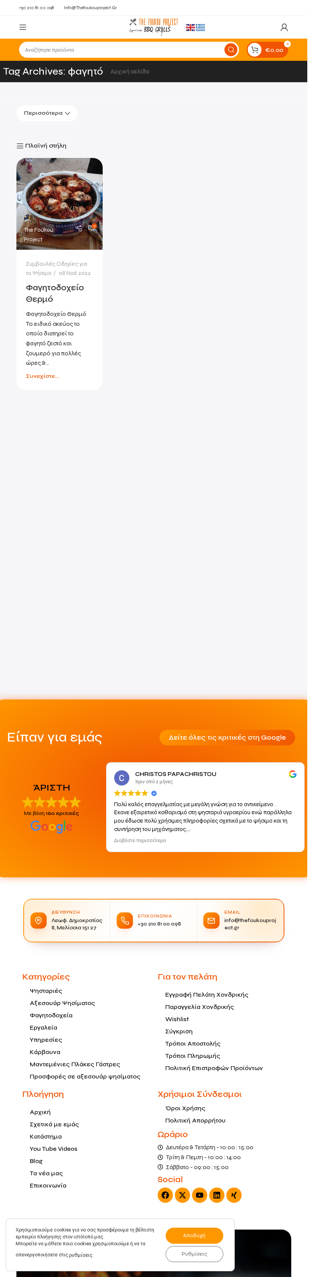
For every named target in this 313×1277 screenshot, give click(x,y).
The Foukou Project (38, 234)
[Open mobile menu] (23, 27)
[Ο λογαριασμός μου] (284, 27)
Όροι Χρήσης (185, 1108)
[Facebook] (165, 1195)
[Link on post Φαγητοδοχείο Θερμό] (59, 204)
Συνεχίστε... (43, 376)
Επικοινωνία (48, 1185)
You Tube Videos (53, 1148)
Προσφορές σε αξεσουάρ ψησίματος (85, 1076)
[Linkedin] (216, 1195)
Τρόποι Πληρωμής (192, 1055)
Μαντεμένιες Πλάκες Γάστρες (75, 1064)
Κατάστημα (46, 1136)
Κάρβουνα (45, 1052)
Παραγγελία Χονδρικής (199, 1006)
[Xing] (234, 1195)
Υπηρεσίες (46, 1039)
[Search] (230, 49)
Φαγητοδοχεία (51, 1015)
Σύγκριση (179, 1031)
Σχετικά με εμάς (54, 1124)
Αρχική (40, 1112)
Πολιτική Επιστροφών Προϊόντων (214, 1068)
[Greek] (201, 27)
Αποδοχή (194, 1235)
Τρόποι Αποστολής (193, 1043)
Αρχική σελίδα (130, 71)
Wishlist (177, 1019)
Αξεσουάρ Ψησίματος (62, 1003)
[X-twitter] (182, 1195)
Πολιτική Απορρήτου (195, 1120)
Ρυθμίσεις (194, 1254)
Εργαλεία (43, 1027)
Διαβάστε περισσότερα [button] (140, 841)
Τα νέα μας (46, 1173)
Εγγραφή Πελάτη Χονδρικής (206, 994)
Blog (36, 1161)
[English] (191, 27)
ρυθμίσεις (80, 1255)
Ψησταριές (46, 990)
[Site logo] (153, 26)
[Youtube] (199, 1195)
